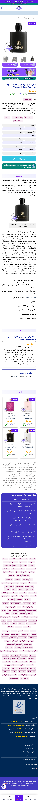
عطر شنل (18, 572)
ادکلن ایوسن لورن (19, 665)
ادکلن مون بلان (33, 651)
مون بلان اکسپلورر (12, 651)
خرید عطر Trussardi (26, 473)
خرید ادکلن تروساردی (17, 469)
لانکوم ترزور (11, 599)
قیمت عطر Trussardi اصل (26, 488)
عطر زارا (10, 620)
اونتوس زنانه (23, 593)
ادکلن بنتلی (32, 662)
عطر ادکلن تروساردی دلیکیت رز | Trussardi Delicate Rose (27, 417)
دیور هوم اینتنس (31, 569)
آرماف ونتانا (22, 610)
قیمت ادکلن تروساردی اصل (15, 482)
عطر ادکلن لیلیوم (30, 18)
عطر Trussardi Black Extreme (22, 477)
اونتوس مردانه (32, 593)
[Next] (3, 37)
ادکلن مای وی (21, 671)
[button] (35, 8)
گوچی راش (15, 641)
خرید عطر (6, 117)
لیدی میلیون (5, 638)
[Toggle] (34, 499)
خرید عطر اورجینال (30, 298)
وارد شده (14, 376)
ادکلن (26, 108)
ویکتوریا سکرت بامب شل (20, 620)
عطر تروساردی (11, 477)
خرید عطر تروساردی (31, 475)
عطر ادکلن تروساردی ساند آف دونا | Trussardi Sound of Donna (10, 417)
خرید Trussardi (7, 466)
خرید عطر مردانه (18, 121)
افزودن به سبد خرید (19, 159)
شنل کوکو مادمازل (9, 572)
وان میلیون (13, 638)
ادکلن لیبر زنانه (31, 668)
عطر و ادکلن (29, 190)
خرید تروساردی (20, 471)
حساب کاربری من (30, 745)
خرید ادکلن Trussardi (14, 467)
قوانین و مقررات (30, 748)
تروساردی (8, 108)
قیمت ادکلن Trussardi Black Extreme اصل (14, 480)
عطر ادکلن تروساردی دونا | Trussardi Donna (27, 446)
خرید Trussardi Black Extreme (28, 467)
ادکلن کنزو (5, 675)
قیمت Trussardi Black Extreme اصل (14, 478)
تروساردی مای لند (17, 117)
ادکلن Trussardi (9, 462)
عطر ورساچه (9, 579)
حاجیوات (34, 634)
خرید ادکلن (32, 655)
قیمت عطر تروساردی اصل (13, 488)
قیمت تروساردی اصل (13, 484)
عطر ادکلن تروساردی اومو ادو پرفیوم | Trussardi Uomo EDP (10, 447)
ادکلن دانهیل (6, 671)
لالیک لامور (14, 562)
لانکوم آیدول (19, 599)
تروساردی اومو (28, 117)
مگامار (24, 572)
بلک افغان (31, 572)
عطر (31, 108)
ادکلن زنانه (24, 655)
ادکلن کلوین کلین (15, 655)
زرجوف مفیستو (33, 617)
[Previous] (32, 37)
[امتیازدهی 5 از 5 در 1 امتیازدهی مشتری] (19, 91)
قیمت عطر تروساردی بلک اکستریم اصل (19, 488)
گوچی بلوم (7, 641)
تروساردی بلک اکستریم (28, 314)
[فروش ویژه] (19, 798)
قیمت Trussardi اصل (30, 480)
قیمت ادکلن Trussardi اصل (29, 482)
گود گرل (4, 593)
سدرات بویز (18, 627)
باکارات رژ (18, 644)
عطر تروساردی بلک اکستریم (27, 306)
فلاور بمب (17, 647)
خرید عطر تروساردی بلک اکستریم (17, 475)
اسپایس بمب (8, 647)
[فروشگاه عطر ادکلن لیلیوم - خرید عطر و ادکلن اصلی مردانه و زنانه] (19, 8)
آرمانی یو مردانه (31, 671)
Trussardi (20, 18)
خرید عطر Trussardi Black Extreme (12, 473)
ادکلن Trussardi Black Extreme (28, 464)
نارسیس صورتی (15, 634)
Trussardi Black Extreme (27, 318)
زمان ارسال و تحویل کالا (28, 752)
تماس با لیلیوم (30, 756)
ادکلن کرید (7, 589)
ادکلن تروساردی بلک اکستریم (27, 310)
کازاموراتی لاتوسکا (5, 617)
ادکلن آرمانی (6, 668)
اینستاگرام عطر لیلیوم (28, 759)
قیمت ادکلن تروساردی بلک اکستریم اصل (20, 483)
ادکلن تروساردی (16, 464)
